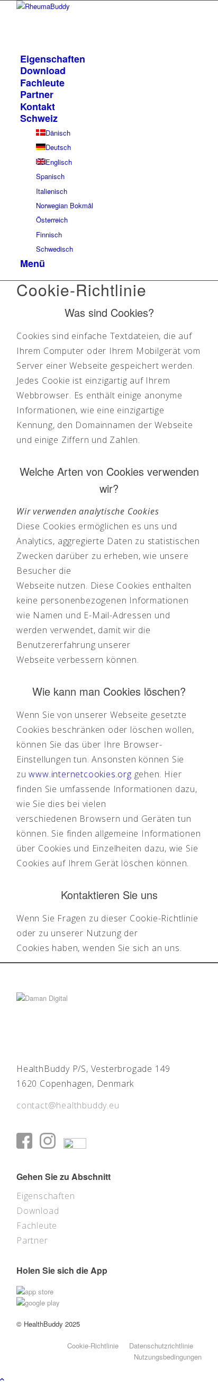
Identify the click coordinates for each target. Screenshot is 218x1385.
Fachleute (36, 1225)
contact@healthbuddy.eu (68, 1105)
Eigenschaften (45, 1196)
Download (37, 1211)
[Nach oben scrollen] (2, 1379)
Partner (32, 1240)
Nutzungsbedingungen (168, 1357)
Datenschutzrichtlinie (161, 1345)
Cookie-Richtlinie (93, 1345)
